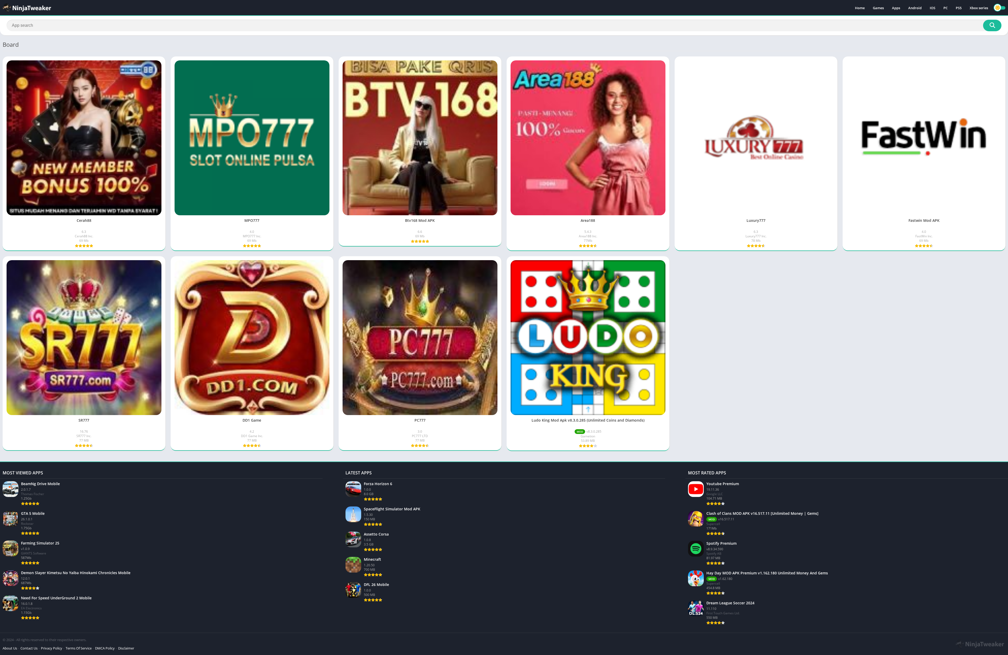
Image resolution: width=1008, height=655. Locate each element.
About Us (10, 648)
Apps (896, 8)
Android (915, 8)
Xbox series (979, 8)
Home (860, 8)
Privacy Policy (51, 648)
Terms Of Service (79, 648)
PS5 (959, 8)
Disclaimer (126, 648)
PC (945, 8)
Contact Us (29, 648)
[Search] (992, 25)
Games (878, 8)
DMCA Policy (105, 648)
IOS (932, 8)
